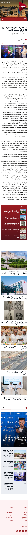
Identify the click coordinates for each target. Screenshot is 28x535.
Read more (21, 443)
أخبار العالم (24, 517)
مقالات (11, 507)
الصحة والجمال (9, 512)
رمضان (11, 520)
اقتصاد (25, 512)
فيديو (25, 520)
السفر (11, 515)
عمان (26, 510)
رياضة (25, 515)
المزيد (2, 407)
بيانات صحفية (9, 517)
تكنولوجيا (11, 510)
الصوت (25, 507)
